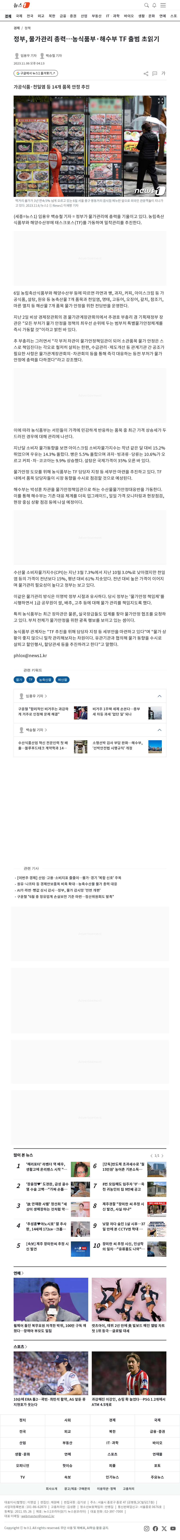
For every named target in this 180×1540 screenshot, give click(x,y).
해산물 (62, 679)
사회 (67, 1420)
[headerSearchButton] (146, 5)
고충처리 (128, 1489)
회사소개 (51, 1489)
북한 (112, 1431)
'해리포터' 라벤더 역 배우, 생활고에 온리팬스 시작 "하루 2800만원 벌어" (46, 1169)
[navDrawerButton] (163, 5)
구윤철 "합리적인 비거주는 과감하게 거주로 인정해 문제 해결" (43, 711)
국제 (157, 1420)
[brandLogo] (22, 5)
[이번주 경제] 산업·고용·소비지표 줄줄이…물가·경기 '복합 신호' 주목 (69, 878)
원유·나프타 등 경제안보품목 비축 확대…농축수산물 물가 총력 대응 (67, 884)
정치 (22, 1420)
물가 (19, 679)
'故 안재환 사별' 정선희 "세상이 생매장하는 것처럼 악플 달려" (47, 1209)
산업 (22, 1443)
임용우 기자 (29, 56)
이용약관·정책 (106, 1489)
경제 (17, 28)
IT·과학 (112, 1443)
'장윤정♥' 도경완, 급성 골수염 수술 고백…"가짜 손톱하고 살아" (47, 1189)
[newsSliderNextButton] (162, 1156)
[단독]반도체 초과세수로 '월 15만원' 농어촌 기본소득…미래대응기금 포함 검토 (123, 1169)
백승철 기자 (54, 56)
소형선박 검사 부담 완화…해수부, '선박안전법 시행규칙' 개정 (118, 745)
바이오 (157, 1443)
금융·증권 (157, 1431)
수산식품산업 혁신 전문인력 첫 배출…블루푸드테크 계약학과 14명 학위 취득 (43, 746)
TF (30, 679)
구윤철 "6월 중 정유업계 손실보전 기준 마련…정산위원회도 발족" (65, 896)
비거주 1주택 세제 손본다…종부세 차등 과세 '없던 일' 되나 (116, 711)
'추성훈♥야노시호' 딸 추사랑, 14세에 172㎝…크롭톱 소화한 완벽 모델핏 (46, 1229)
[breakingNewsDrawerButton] (154, 5)
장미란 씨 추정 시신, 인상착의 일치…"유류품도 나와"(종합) (123, 1249)
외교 (67, 1431)
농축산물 (45, 679)
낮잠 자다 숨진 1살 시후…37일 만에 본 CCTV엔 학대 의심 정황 (124, 1229)
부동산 (67, 1443)
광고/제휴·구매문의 (77, 1489)
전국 (22, 1431)
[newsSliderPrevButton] (151, 1156)
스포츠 (19, 1346)
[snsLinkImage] (146, 1528)
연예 (17, 1273)
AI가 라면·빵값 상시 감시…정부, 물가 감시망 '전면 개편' (59, 890)
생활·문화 (22, 1454)
